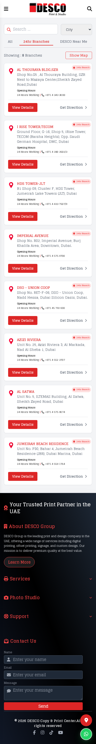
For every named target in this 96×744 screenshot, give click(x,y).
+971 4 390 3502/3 (56, 151)
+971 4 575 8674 (55, 412)
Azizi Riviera (29, 339)
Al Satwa (25, 391)
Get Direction (71, 107)
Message (10, 683)
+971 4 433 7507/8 (56, 204)
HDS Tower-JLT (31, 183)
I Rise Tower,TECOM (35, 126)
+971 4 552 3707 (55, 360)
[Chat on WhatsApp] (86, 734)
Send (43, 706)
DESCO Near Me (73, 41)
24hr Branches (36, 41)
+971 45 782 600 (55, 308)
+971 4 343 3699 (55, 95)
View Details (22, 107)
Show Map (79, 55)
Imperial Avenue (32, 235)
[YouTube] (60, 732)
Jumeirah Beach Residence (42, 443)
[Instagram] (42, 732)
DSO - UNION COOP (33, 287)
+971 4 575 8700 (55, 256)
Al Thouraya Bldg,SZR (37, 69)
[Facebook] (34, 732)
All (10, 41)
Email (8, 668)
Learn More (19, 562)
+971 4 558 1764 (55, 464)
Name (8, 652)
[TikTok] (51, 732)
